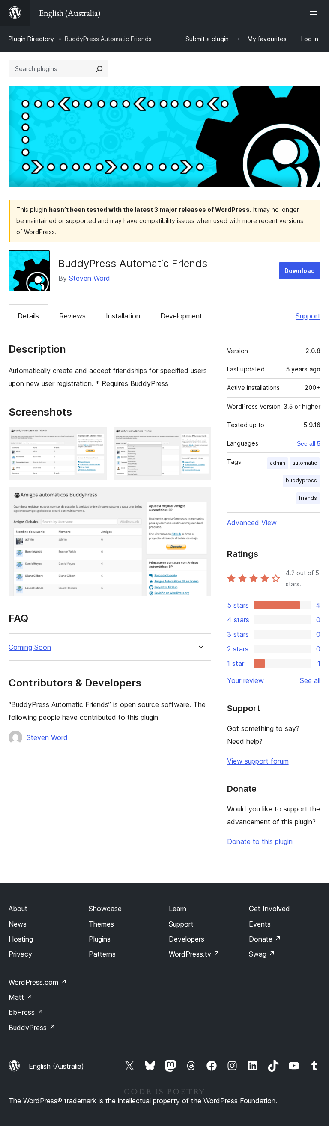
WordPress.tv (194, 954)
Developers (186, 939)
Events (260, 924)
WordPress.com (38, 982)
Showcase (105, 908)
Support (308, 316)
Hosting (21, 939)
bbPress (26, 1012)
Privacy (20, 954)
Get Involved (269, 908)
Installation (123, 316)
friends (308, 498)
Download (299, 270)
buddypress (301, 480)
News (18, 924)
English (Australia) (56, 1066)
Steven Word (89, 278)
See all (310, 680)
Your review (245, 680)
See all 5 (308, 443)
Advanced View (252, 522)
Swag (262, 954)
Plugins (100, 939)
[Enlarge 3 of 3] (199, 498)
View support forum (258, 761)
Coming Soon (30, 647)
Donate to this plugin (260, 841)
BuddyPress (32, 1027)
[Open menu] (315, 13)
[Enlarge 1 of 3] (95, 438)
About (18, 908)
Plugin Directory (31, 38)
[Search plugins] (99, 68)
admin (277, 463)
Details (28, 316)
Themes (101, 924)
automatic (304, 463)
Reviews (72, 316)
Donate (265, 939)
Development (181, 316)
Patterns (102, 954)
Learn (177, 908)
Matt (21, 997)
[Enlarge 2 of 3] (199, 438)
